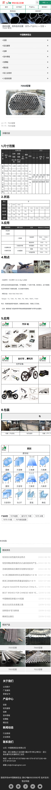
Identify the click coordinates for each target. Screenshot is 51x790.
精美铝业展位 (26, 616)
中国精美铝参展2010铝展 (26, 598)
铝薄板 (5, 62)
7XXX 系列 (6, 28)
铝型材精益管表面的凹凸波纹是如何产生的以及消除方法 (26, 563)
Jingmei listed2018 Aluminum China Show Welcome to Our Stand (26, 587)
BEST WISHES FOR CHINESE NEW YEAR (26, 593)
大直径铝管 (7, 78)
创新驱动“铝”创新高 (26, 610)
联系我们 (38, 11)
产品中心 (32, 7)
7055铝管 (11, 126)
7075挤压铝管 (21, 520)
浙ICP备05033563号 (31, 777)
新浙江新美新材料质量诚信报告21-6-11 (26, 581)
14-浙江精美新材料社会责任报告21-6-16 (26, 575)
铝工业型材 (7, 73)
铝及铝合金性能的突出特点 (26, 557)
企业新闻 (6, 737)
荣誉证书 (6, 694)
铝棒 (5, 51)
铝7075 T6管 (26, 516)
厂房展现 (6, 690)
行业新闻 (6, 733)
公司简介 (6, 687)
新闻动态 (13, 11)
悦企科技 (25, 781)
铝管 (42, 26)
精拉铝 (5, 67)
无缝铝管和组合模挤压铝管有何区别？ (26, 569)
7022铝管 (11, 123)
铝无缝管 (6, 46)
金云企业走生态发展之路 (26, 604)
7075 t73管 (7, 520)
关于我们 (19, 7)
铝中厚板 (6, 57)
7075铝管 (14, 516)
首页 (6, 7)
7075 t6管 (39, 516)
